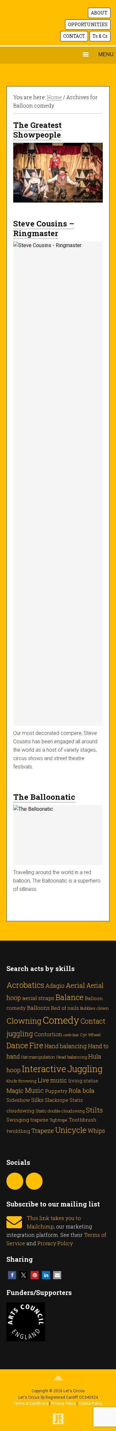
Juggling (84, 1068)
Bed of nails (65, 1008)
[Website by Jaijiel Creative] (58, 1423)
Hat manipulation (38, 1057)
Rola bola (81, 1090)
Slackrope (56, 1100)
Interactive (44, 1068)
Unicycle (70, 1130)
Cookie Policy (90, 1403)
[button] (12, 1275)
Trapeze (42, 1130)
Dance (17, 1045)
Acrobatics (25, 985)
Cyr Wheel (90, 1035)
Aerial (75, 985)
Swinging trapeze (27, 1119)
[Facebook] (34, 1181)
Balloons (38, 1007)
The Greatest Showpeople (37, 130)
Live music (52, 1080)
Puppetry (56, 1091)
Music (34, 1090)
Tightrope (58, 1120)
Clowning (23, 1021)
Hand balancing (65, 1046)
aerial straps (38, 998)
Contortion (48, 1034)
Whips (96, 1130)
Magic (15, 1090)
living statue (83, 1080)
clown (103, 1008)
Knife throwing (21, 1081)
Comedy (61, 1020)
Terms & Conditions (31, 1403)
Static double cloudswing (60, 1111)
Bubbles (87, 1008)
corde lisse (71, 1035)
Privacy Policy (55, 1243)
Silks (37, 1099)
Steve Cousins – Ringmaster (43, 228)
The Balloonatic (44, 797)
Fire (36, 1045)
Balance (69, 997)
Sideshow (18, 1100)
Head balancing (71, 1057)
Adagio (54, 985)
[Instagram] (14, 1181)
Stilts (94, 1109)
